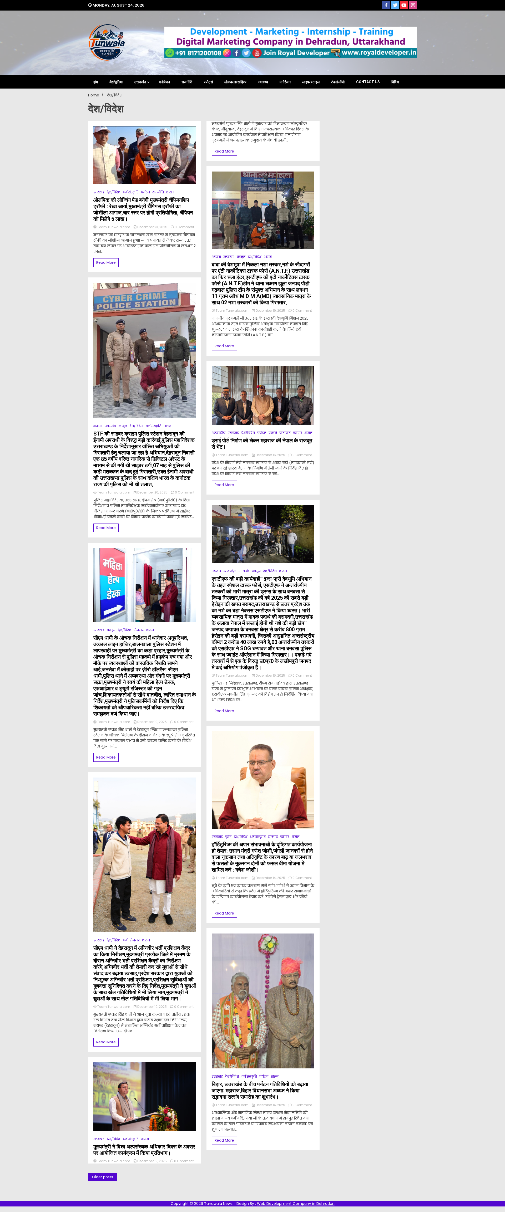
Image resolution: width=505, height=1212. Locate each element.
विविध (395, 82)
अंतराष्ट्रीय (218, 433)
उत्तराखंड (140, 82)
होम (95, 82)
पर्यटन (145, 192)
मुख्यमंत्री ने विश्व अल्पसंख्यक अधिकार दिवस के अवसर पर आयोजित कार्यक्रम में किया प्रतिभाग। (144, 1149)
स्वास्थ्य (263, 82)
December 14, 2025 (270, 878)
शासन (170, 192)
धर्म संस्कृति (131, 192)
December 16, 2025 (270, 455)
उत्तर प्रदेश (229, 571)
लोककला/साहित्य (235, 82)
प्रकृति (273, 433)
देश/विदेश (113, 192)
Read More (106, 262)
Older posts (102, 1177)
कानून (122, 426)
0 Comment (184, 227)
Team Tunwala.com (114, 227)
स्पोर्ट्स (208, 82)
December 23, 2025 (152, 227)
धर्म (125, 940)
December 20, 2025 (152, 492)
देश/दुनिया (116, 82)
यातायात (285, 433)
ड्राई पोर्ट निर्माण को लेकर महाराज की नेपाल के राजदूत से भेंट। (262, 443)
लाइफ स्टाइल (311, 82)
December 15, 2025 (270, 675)
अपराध (98, 426)
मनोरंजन (164, 82)
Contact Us (368, 82)
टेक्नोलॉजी (338, 82)
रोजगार (139, 630)
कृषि (228, 836)
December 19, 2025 (152, 722)
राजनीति (186, 82)
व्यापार (297, 433)
